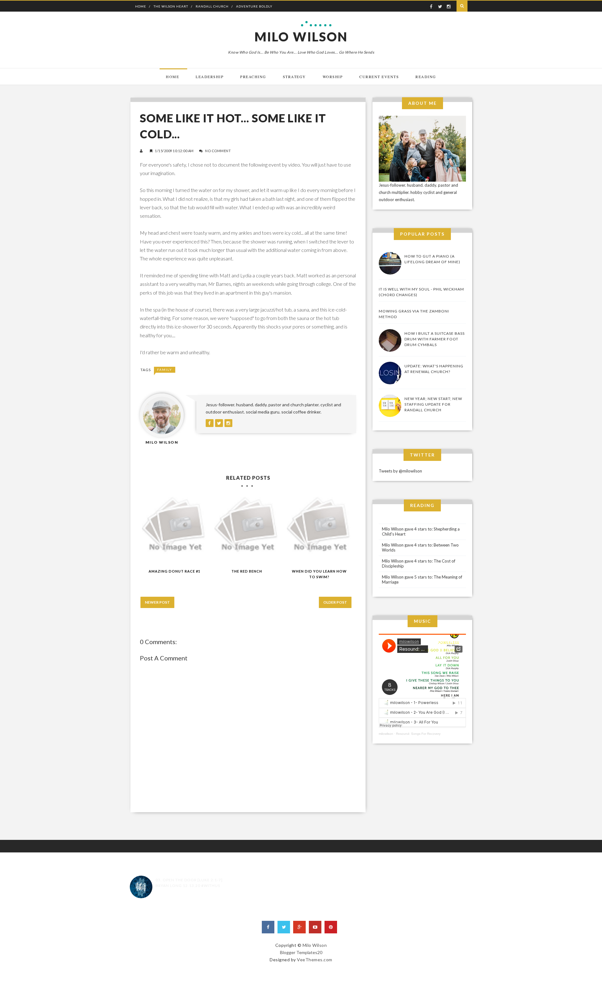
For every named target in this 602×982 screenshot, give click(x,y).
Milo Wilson (301, 36)
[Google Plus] (299, 927)
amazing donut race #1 (174, 571)
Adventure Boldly (254, 6)
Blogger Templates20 (301, 952)
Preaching (253, 76)
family (164, 369)
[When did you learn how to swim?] (319, 529)
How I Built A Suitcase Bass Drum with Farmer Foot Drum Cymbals (434, 339)
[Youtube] (315, 927)
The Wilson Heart (171, 6)
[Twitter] (283, 927)
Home (140, 6)
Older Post (335, 602)
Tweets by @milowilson (400, 470)
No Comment (218, 151)
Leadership (210, 76)
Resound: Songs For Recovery (418, 733)
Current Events (379, 76)
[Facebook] (268, 927)
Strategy (294, 76)
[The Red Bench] (247, 529)
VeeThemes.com (314, 959)
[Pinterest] (331, 927)
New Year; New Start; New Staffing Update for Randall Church (433, 404)
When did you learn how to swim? (319, 574)
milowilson (386, 733)
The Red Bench (246, 571)
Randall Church (212, 6)
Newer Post (157, 602)
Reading (425, 76)
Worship (333, 76)
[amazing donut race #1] (174, 529)
